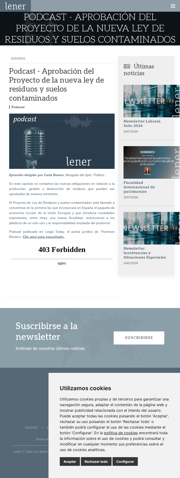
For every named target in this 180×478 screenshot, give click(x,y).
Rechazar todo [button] (96, 461)
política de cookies (121, 432)
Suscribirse (139, 338)
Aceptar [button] (70, 461)
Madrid (31, 427)
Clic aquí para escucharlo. (43, 237)
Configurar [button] (125, 461)
